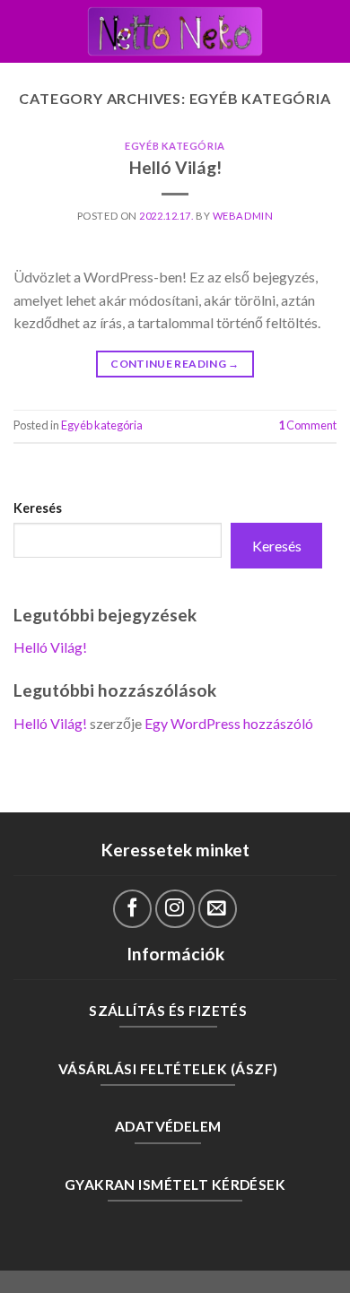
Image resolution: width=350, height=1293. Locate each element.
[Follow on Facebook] (132, 908)
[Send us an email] (217, 908)
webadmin (243, 215)
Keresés (37, 508)
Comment (307, 425)
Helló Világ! (175, 167)
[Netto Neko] (175, 31)
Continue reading (175, 363)
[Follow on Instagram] (174, 908)
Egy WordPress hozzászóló (228, 723)
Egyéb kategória (174, 146)
